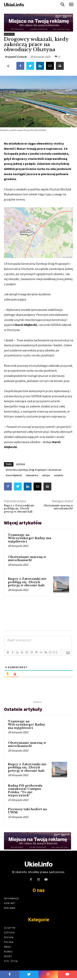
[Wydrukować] (60, 66)
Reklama (9, 907)
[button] (62, 5)
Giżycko (9, 932)
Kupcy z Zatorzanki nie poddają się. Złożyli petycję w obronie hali (19, 508)
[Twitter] (30, 66)
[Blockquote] (36, 652)
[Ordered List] (26, 652)
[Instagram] (38, 879)
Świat (7, 946)
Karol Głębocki (14, 475)
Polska (8, 942)
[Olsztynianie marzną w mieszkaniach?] (61, 563)
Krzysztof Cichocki (16, 57)
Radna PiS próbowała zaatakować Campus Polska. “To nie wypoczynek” (25, 790)
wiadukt (58, 475)
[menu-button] (71, 5)
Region (8, 937)
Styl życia (11, 961)
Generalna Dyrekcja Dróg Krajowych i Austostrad (33, 469)
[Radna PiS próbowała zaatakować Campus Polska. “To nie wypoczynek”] (59, 791)
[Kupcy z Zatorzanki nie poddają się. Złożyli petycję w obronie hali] (61, 584)
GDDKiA (20, 464)
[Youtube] (46, 879)
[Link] (45, 652)
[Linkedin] (40, 66)
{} (50, 652)
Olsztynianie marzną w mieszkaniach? (58, 507)
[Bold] (7, 652)
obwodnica (32, 475)
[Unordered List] (31, 652)
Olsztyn (9, 34)
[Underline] (17, 652)
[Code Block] (40, 652)
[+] (55, 652)
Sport (8, 956)
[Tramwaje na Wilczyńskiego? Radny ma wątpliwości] (61, 541)
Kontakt (10, 903)
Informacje (11, 898)
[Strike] (22, 652)
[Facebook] (20, 66)
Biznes (8, 951)
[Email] (50, 66)
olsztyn (46, 475)
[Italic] (12, 652)
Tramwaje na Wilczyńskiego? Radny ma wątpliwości (29, 538)
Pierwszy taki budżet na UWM (27, 810)
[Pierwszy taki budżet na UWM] (59, 814)
